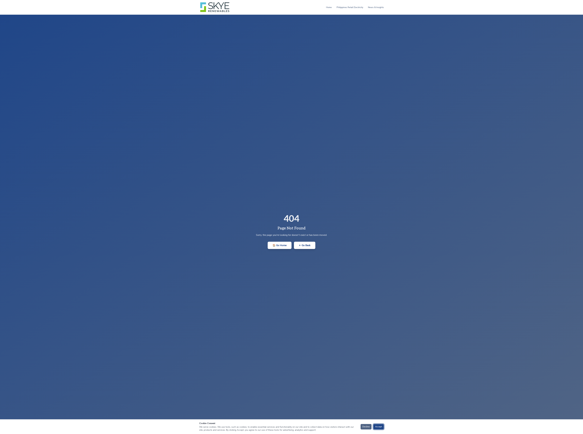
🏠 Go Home (280, 245)
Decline (366, 426)
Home (329, 7)
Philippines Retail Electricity (350, 7)
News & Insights (376, 7)
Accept (378, 426)
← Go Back (304, 245)
